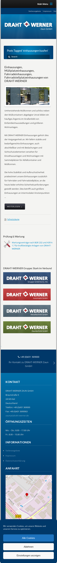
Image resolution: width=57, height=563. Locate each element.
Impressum (47, 11)
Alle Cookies (28, 538)
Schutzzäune (13, 219)
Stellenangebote (34, 11)
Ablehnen (28, 546)
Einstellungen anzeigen (28, 555)
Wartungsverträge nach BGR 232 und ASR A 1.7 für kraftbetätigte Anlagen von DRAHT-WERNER (32, 245)
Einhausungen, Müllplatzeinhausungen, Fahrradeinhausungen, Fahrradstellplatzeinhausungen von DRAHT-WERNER (26, 73)
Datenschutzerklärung (15, 460)
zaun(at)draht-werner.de (17, 415)
